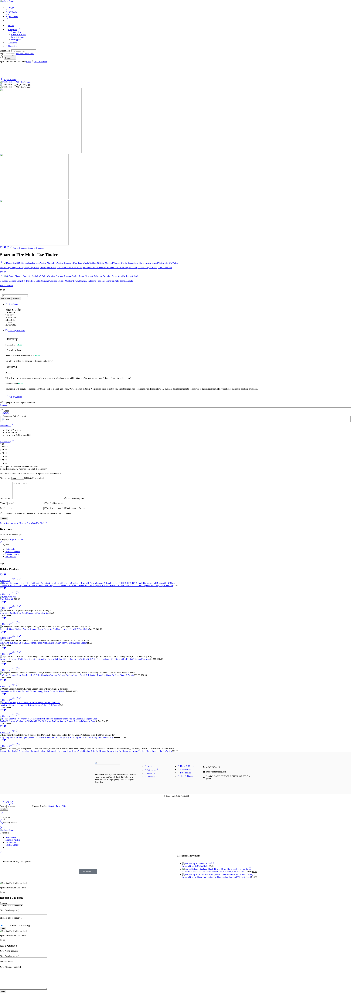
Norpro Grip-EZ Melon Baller (195, 866)
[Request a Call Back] (8, 803)
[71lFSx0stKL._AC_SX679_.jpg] (15, 82)
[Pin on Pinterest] (5, 413)
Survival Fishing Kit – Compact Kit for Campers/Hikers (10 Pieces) (29, 705)
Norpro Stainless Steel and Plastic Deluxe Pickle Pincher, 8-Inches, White (214, 871)
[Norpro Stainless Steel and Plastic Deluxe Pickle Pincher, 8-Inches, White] (215, 869)
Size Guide (13, 304)
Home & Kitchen (18, 34)
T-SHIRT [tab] (9, 315)
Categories (12, 29)
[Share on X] (1, 413)
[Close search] (2, 815)
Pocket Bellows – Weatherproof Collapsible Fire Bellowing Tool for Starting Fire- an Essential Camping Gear (48, 721)
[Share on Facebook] (3, 413)
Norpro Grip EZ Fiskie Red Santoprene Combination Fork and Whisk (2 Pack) (216, 877)
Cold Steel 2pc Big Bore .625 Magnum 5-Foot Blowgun (24, 613)
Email (3, 508)
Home (11, 25)
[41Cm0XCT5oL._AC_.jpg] (34, 198)
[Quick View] (13, 580)
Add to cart (5, 299)
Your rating (5, 478)
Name (3, 503)
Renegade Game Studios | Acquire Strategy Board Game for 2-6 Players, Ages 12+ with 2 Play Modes (44, 629)
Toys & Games (17, 37)
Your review (6, 498)
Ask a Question (15, 397)
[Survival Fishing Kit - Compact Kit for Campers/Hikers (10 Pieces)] (175, 702)
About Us (12, 43)
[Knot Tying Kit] (175, 597)
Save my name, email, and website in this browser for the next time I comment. (37, 513)
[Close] (1, 542)
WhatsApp (25, 925)
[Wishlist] (3, 248)
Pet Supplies (185, 773)
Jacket (26, 53)
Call (5, 925)
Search (8, 58)
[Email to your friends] (7, 413)
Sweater (20, 53)
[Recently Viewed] (11, 803)
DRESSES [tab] (10, 312)
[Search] (7, 20)
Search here (5, 51)
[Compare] (18, 580)
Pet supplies (16, 39)
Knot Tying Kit (7, 599)
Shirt (31, 53)
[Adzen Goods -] (7, 1)
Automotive (16, 32)
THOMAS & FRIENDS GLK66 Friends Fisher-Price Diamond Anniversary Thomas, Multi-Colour (43, 643)
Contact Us (13, 46)
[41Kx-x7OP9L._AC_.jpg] (34, 245)
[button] (6, 580)
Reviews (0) (5, 441)
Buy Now (16, 299)
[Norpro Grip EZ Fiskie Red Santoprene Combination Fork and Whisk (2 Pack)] (218, 874)
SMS (14, 925)
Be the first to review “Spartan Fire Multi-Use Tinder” (23, 523)
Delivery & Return (16, 330)
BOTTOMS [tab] (10, 317)
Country (3, 903)
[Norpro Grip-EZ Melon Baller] (196, 863)
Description (5, 425)
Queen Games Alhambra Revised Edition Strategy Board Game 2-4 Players (33, 691)
